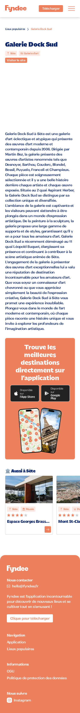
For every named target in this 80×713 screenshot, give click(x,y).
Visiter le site (16, 60)
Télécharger (51, 8)
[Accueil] (15, 8)
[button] (24, 393)
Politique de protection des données (37, 678)
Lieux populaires (15, 29)
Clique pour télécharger (29, 618)
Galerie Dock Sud (41, 29)
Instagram (22, 700)
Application (16, 642)
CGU (10, 671)
